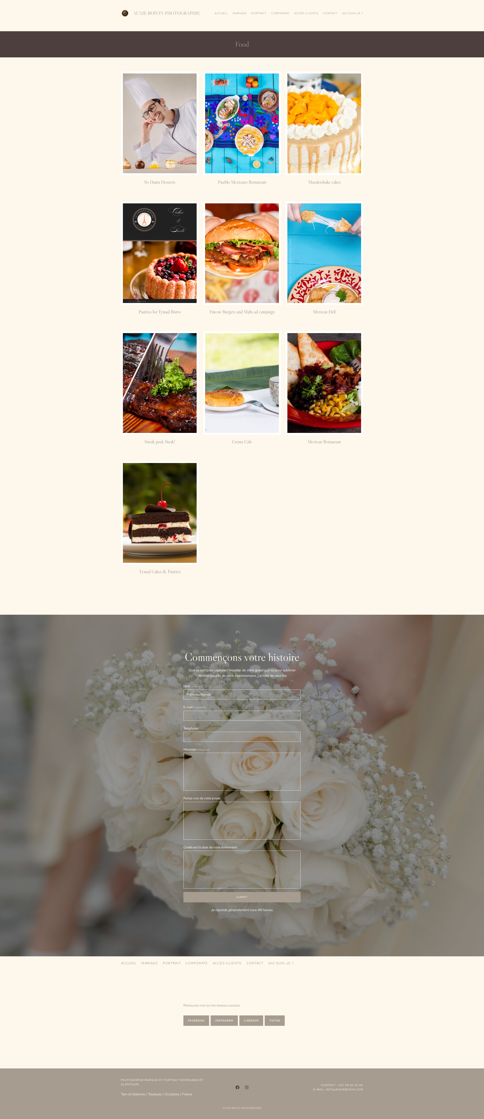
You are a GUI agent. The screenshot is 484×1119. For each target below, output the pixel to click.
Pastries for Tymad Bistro (160, 312)
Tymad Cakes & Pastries (160, 571)
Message (196, 749)
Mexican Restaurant (324, 442)
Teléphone (190, 728)
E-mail (194, 707)
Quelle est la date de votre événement (210, 847)
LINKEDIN (251, 1020)
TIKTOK (274, 1020)
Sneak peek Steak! (159, 442)
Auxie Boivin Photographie (166, 13)
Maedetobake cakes (324, 182)
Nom (193, 686)
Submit (242, 897)
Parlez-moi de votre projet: (202, 798)
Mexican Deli (324, 312)
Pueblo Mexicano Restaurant (242, 182)
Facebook (196, 1020)
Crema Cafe (242, 442)
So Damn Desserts (159, 182)
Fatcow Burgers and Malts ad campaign (242, 312)
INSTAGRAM (224, 1020)
